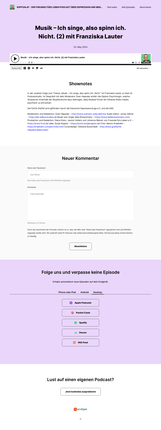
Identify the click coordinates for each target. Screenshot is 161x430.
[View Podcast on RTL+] (33, 68)
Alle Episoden (128, 7)
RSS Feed (83, 342)
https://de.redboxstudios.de (43, 117)
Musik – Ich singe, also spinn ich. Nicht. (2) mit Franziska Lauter (53, 57)
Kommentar (31, 187)
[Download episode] (132, 62)
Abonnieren (145, 7)
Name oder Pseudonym (36, 168)
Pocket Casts (83, 312)
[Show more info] (136, 62)
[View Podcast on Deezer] (41, 68)
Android (84, 292)
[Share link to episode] (139, 62)
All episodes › (143, 68)
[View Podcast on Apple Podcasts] (25, 68)
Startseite (112, 7)
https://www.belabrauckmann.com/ (112, 117)
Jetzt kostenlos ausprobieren (80, 391)
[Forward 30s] (32, 62)
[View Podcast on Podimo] (37, 68)
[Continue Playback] (15, 58)
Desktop (97, 292)
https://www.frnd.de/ (38, 123)
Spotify (83, 322)
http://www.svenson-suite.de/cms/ (89, 114)
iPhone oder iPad (67, 292)
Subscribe (16, 68)
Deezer (83, 332)
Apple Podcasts (83, 303)
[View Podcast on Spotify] (29, 68)
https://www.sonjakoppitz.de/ (85, 123)
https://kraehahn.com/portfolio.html (45, 126)
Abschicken (80, 246)
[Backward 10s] (29, 62)
